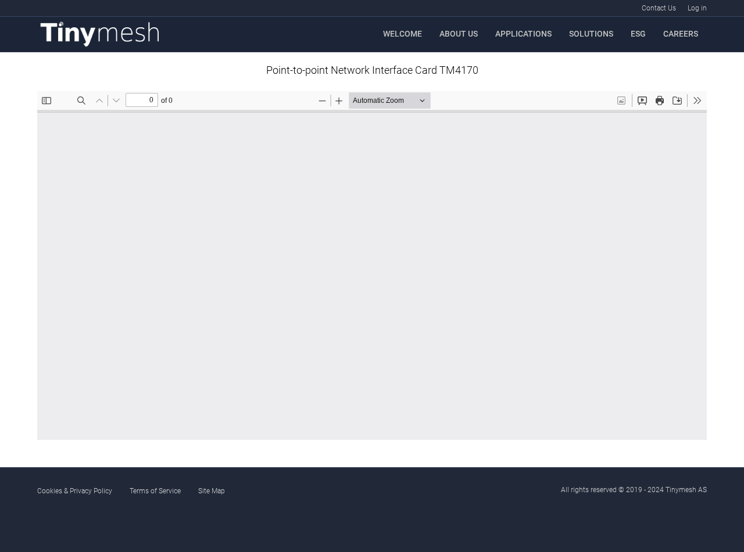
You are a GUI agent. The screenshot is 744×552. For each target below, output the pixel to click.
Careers (680, 33)
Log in (697, 8)
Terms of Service (155, 491)
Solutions (591, 33)
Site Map (211, 491)
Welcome (402, 33)
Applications (523, 33)
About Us (458, 33)
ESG (638, 33)
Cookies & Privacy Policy (74, 491)
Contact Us (659, 8)
